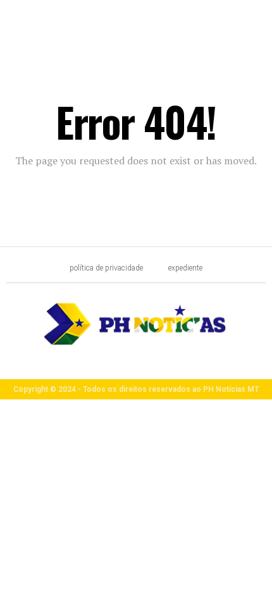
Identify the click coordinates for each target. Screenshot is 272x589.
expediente (185, 268)
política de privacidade (106, 268)
